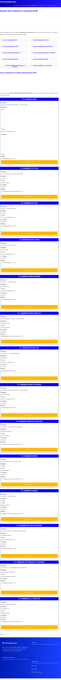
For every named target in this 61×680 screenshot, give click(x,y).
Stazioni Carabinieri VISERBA (10, 59)
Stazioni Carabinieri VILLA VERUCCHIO (42, 65)
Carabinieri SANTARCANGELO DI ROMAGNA (30, 562)
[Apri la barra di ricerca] (57, 5)
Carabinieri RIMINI (30, 99)
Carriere (17, 5)
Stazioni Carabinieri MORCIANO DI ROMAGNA (44, 53)
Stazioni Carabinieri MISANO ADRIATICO (43, 46)
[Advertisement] (29, 22)
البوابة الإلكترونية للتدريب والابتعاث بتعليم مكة (29, 5)
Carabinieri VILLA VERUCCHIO (30, 599)
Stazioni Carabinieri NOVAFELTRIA (11, 53)
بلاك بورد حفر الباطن (52, 5)
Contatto (35, 669)
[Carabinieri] (8, 2)
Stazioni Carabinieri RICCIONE (10, 46)
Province (3, 634)
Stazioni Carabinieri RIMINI (10, 40)
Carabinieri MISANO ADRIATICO (30, 313)
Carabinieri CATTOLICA (30, 168)
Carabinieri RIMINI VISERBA (30, 240)
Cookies (34, 665)
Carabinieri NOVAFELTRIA (30, 348)
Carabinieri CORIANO (30, 491)
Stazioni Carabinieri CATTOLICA (41, 40)
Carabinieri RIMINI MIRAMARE (30, 276)
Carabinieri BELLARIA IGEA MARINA (30, 525)
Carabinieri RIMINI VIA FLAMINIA (30, 385)
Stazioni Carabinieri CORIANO (40, 59)
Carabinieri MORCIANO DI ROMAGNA (30, 421)
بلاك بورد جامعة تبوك (43, 5)
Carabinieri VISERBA (30, 456)
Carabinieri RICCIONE (30, 203)
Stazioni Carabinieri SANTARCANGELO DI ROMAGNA (15, 66)
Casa (14, 5)
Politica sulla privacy (37, 672)
